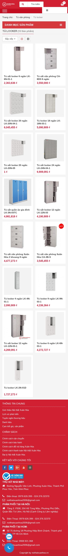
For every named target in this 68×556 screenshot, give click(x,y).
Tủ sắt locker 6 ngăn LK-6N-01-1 (17, 77)
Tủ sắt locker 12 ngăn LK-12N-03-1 (15, 344)
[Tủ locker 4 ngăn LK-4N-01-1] (17, 281)
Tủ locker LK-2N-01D (15, 387)
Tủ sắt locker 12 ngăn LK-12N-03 (48, 211)
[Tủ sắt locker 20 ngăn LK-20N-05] (17, 148)
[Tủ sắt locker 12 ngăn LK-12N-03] (50, 192)
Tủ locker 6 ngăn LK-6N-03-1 (50, 344)
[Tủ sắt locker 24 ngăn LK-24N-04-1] (50, 148)
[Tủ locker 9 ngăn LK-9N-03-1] (50, 281)
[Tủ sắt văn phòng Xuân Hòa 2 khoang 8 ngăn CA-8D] (17, 237)
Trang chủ (7, 17)
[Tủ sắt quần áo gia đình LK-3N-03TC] (17, 192)
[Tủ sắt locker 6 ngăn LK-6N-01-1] (17, 58)
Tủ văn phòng (23, 17)
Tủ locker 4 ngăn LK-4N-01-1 (17, 300)
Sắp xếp (9, 38)
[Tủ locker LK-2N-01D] (17, 370)
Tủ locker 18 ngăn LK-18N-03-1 (49, 122)
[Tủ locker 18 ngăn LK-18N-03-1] (50, 103)
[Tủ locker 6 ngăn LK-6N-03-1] (50, 326)
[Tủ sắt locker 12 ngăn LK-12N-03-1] (17, 326)
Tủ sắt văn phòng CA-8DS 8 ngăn (49, 77)
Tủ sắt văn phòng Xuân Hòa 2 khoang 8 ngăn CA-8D (16, 257)
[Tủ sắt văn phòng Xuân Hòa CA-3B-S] (50, 237)
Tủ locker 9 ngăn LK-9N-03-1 (50, 300)
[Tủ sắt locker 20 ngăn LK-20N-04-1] (17, 103)
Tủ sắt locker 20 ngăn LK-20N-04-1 (15, 122)
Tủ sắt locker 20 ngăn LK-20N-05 (15, 166)
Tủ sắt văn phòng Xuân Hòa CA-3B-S (49, 255)
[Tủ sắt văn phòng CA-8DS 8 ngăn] (50, 58)
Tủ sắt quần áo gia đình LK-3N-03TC (17, 211)
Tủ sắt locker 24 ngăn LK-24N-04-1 (48, 166)
